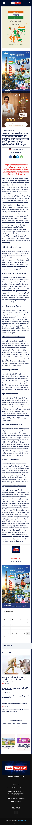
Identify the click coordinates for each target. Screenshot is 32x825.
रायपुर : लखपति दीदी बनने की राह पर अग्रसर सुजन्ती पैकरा (8, 747)
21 (20, 631)
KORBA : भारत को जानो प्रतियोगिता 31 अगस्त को (14, 704)
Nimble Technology (21, 820)
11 (8, 628)
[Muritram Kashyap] (10, 149)
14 (20, 628)
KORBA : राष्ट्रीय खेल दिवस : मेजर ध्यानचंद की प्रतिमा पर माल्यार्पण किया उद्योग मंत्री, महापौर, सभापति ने (15, 679)
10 (4, 628)
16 (27, 628)
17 (4, 631)
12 (12, 628)
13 (16, 628)
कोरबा (3, 128)
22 (24, 631)
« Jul (3, 639)
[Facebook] (10, 156)
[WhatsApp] (21, 156)
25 (8, 634)
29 (24, 634)
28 (20, 634)
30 (27, 634)
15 (24, 628)
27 (16, 634)
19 (12, 631)
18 (8, 631)
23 (27, 631)
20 (16, 631)
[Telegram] (17, 156)
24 (4, 634)
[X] (14, 156)
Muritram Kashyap (18, 149)
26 (12, 634)
